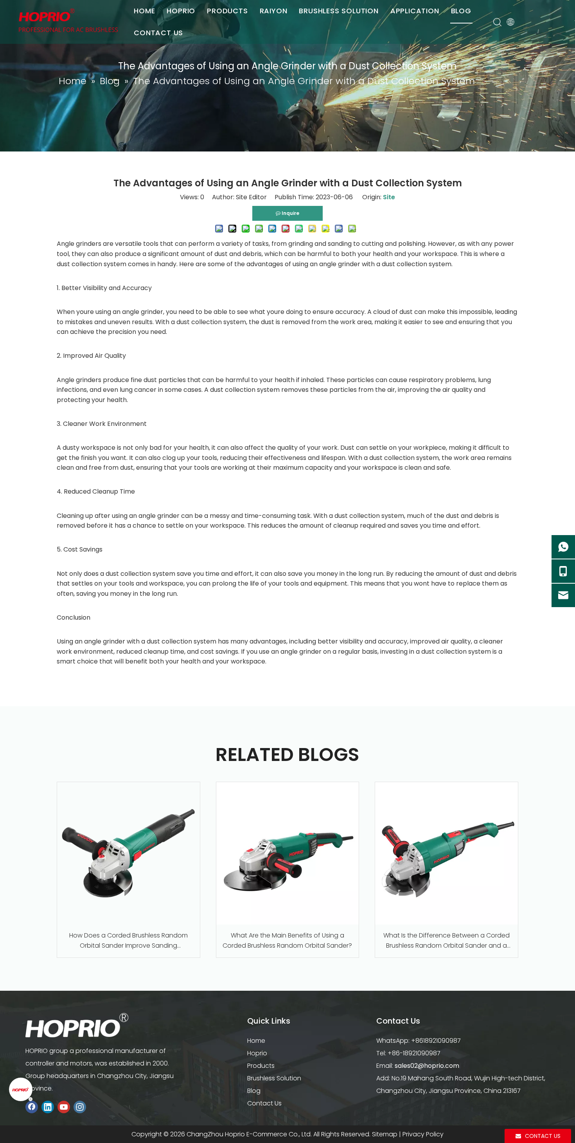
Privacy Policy (423, 1134)
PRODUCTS (227, 11)
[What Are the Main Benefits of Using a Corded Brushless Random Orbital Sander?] (287, 853)
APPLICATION (414, 11)
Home (256, 1040)
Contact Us (264, 1103)
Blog (254, 1090)
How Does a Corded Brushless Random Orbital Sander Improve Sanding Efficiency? (128, 940)
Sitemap (384, 1134)
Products (261, 1065)
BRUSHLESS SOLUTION (338, 11)
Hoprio (257, 1053)
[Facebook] (31, 1106)
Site (389, 197)
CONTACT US (158, 33)
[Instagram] (80, 1106)
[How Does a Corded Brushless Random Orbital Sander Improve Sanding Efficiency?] (128, 853)
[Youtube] (64, 1106)
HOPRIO (181, 11)
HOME (144, 11)
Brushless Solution (274, 1078)
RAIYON (274, 11)
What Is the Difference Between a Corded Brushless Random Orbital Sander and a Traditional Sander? (446, 940)
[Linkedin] (47, 1106)
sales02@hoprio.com (427, 1065)
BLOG (461, 11)
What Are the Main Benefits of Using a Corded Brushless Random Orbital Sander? (287, 940)
